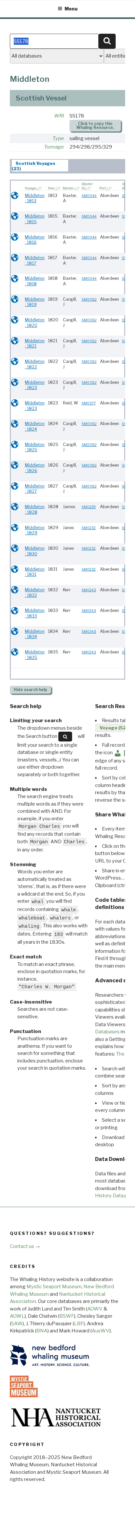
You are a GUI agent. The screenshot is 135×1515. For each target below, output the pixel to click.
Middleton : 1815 (35, 219)
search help (30, 689)
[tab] (40, 165)
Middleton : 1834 (35, 634)
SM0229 (89, 507)
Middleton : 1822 (35, 364)
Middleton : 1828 (35, 509)
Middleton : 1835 (35, 655)
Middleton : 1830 (35, 551)
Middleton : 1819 (35, 302)
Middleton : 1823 (35, 385)
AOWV (95, 1309)
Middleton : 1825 (35, 447)
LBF (79, 1324)
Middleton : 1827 (35, 489)
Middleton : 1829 (35, 530)
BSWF (66, 1316)
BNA (42, 1331)
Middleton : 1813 (35, 198)
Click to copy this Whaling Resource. (95, 125)
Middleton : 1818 (35, 281)
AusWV (100, 1331)
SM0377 (89, 403)
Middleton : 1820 (35, 322)
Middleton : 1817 (35, 260)
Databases (107, 1032)
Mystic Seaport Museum (54, 1287)
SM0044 (89, 196)
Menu (71, 8)
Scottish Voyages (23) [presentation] (34, 166)
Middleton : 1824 (35, 426)
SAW (17, 1324)
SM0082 (89, 299)
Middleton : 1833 (35, 613)
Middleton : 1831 (35, 572)
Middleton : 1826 (35, 468)
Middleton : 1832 (35, 592)
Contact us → (25, 1246)
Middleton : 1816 (35, 240)
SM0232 (89, 528)
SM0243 (89, 590)
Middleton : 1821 (35, 343)
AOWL (17, 1316)
